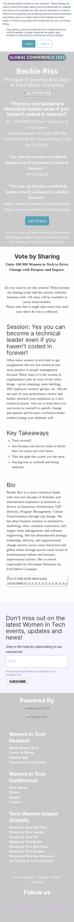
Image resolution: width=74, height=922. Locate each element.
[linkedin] (30, 901)
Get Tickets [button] (37, 221)
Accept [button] (28, 43)
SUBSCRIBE (17, 681)
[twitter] (54, 901)
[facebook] (18, 901)
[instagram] (42, 901)
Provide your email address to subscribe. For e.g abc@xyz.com (31, 673)
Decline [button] (45, 43)
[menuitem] (23, 748)
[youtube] (36, 907)
